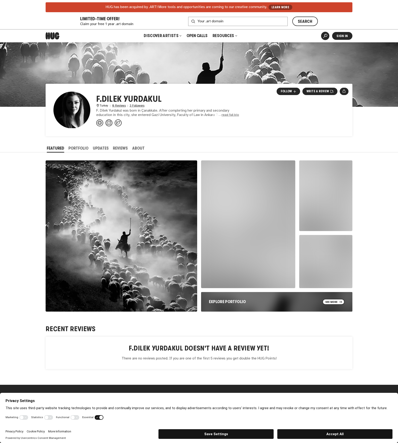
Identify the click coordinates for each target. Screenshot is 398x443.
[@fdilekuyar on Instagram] (108, 122)
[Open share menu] (344, 91)
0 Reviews (119, 105)
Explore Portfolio (227, 301)
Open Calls (197, 35)
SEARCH (305, 21)
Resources (224, 35)
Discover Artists (161, 35)
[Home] (52, 36)
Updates (101, 148)
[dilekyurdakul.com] (99, 122)
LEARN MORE (280, 7)
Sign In (342, 36)
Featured (55, 148)
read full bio (230, 115)
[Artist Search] (325, 36)
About (138, 148)
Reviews (120, 148)
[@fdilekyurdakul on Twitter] (118, 122)
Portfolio (78, 148)
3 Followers (137, 105)
